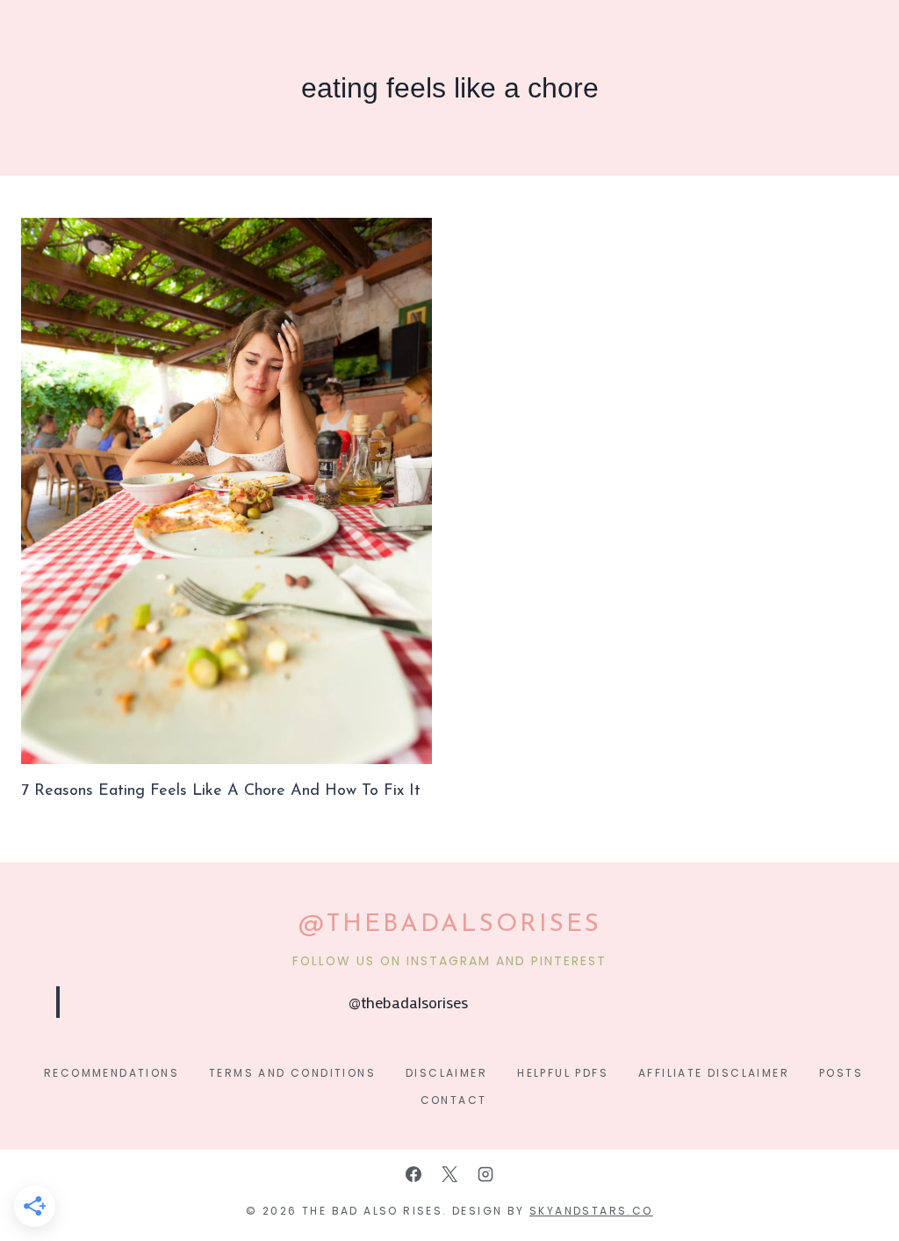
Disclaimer (446, 1072)
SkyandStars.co (591, 1210)
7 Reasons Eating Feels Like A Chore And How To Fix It (221, 791)
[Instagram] (485, 1174)
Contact (454, 1100)
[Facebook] (413, 1174)
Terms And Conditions (292, 1072)
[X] (449, 1174)
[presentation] (226, 491)
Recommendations (111, 1072)
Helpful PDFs (562, 1072)
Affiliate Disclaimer (713, 1072)
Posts (841, 1072)
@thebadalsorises (408, 1002)
